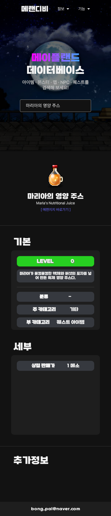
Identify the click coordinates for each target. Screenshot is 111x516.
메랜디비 (34, 9)
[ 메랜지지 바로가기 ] (56, 209)
